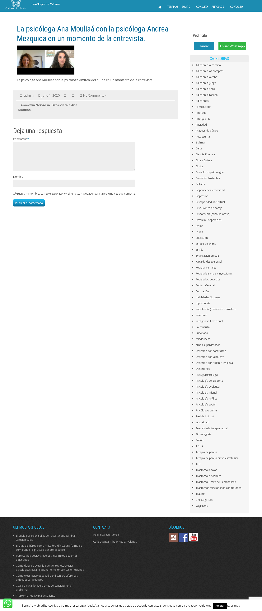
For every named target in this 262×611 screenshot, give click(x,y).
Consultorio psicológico (210, 172)
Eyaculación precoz (207, 255)
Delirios (200, 184)
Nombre (18, 176)
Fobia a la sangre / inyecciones (214, 273)
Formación (202, 291)
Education (202, 238)
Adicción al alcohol (207, 77)
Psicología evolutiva (207, 386)
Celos (199, 148)
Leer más (233, 605)
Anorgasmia (203, 118)
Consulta (202, 6)
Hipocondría (203, 303)
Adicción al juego (206, 83)
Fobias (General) (205, 285)
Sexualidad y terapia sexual (212, 428)
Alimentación (203, 107)
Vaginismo (202, 505)
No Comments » (94, 95)
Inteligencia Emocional (209, 321)
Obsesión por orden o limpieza (214, 363)
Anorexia (201, 112)
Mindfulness (203, 339)
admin (29, 95)
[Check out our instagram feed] (173, 537)
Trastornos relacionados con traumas (218, 488)
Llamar (204, 46)
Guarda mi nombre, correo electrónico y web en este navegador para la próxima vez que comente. (75, 193)
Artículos (218, 6)
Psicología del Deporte (209, 380)
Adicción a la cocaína (208, 65)
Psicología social (206, 404)
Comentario (20, 139)
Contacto (236, 6)
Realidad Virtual (205, 416)
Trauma (200, 494)
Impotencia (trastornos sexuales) (216, 309)
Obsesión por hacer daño (211, 351)
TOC (198, 464)
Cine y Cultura (204, 160)
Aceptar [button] (220, 605)
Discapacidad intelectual (210, 202)
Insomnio (201, 315)
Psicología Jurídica (206, 398)
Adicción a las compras (209, 71)
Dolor (199, 226)
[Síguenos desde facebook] (183, 537)
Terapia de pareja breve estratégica (217, 458)
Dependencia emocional (210, 190)
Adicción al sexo (205, 89)
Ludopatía (202, 333)
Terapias (172, 6)
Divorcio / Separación (209, 220)
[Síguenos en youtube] (193, 537)
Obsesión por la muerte (210, 357)
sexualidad (202, 422)
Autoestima (203, 136)
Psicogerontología (207, 374)
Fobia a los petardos (208, 279)
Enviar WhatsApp (232, 46)
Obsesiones (203, 369)
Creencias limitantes (208, 178)
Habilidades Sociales (208, 297)
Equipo (186, 6)
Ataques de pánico (207, 130)
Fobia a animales (206, 267)
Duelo (199, 232)
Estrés (199, 249)
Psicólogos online (206, 410)
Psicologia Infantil (206, 392)
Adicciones (202, 101)
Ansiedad (201, 124)
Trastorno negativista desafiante (35, 595)
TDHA (199, 446)
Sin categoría (203, 434)
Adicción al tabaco (207, 95)
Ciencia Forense (205, 154)
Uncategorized (204, 500)
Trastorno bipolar (206, 470)
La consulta (203, 327)
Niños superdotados (208, 345)
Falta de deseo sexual (209, 261)
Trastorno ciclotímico (208, 476)
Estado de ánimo (206, 243)
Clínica (199, 166)
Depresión (202, 196)
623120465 (112, 534)
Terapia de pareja (206, 452)
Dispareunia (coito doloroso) (213, 214)
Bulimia (200, 142)
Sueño (199, 440)
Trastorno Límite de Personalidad (216, 482)
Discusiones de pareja (209, 208)
